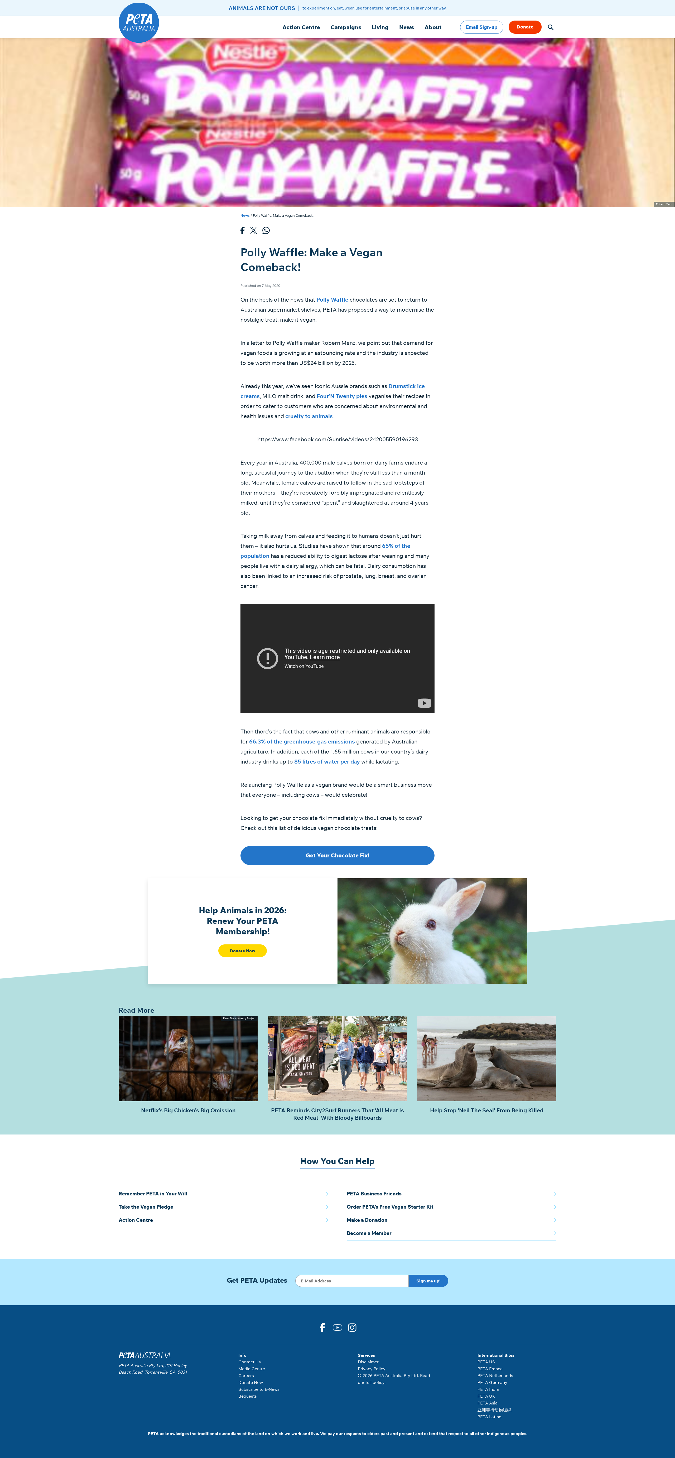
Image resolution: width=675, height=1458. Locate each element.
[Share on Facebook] (242, 232)
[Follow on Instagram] (352, 1327)
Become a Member (369, 1233)
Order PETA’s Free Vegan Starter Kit (390, 1207)
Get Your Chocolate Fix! (337, 855)
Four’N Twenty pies (342, 396)
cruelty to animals (309, 416)
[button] (550, 27)
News (406, 27)
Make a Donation (367, 1220)
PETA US (486, 1361)
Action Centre (301, 27)
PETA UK (486, 1396)
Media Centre (251, 1368)
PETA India (488, 1389)
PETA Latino (490, 1416)
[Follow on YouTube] (337, 1327)
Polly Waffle (332, 299)
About (433, 27)
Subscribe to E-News (258, 1389)
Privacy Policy (371, 1368)
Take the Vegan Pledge (146, 1207)
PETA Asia (488, 1403)
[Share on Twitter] (253, 232)
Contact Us (249, 1361)
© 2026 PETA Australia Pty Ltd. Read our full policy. (394, 1379)
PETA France (490, 1368)
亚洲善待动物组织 (494, 1409)
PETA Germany (492, 1382)
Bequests (247, 1396)
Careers (246, 1375)
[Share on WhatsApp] (266, 232)
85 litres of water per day (327, 761)
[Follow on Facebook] (322, 1327)
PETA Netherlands (495, 1375)
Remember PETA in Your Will (153, 1193)
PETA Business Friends (374, 1193)
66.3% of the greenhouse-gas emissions (302, 741)
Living (380, 27)
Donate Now (242, 950)
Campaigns (346, 27)
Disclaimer (368, 1361)
